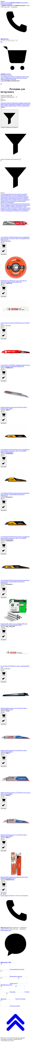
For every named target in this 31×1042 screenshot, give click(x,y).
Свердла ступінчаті (22, 198)
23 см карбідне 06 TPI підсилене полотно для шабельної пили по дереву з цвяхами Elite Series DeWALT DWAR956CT (15, 582)
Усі (1, 103)
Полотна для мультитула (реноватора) (15, 201)
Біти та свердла (13, 195)
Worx (27, 105)
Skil (29, 103)
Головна (3, 80)
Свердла (16, 194)
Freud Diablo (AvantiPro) (15, 104)
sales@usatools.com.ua (6, 930)
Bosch (4, 103)
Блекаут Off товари (11, 79)
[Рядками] (2, 98)
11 (3, 894)
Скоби (7, 199)
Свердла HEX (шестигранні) (18, 203)
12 (4, 894)
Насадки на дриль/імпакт (7, 202)
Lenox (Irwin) (26, 104)
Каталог (3, 1)
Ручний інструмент (20, 76)
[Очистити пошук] (17, 40)
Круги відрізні (13, 199)
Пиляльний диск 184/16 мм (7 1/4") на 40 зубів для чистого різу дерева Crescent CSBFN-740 (13, 281)
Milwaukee (16, 103)
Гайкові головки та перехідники (15, 205)
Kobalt (25, 103)
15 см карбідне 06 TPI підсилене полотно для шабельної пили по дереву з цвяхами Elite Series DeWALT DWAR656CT (15, 494)
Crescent (23, 105)
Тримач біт (12, 197)
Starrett (6, 104)
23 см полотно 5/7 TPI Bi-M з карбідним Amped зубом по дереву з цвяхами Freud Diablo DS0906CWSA (15, 365)
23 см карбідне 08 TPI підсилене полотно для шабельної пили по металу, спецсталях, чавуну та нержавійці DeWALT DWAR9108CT (15, 451)
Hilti (2, 104)
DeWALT (9, 103)
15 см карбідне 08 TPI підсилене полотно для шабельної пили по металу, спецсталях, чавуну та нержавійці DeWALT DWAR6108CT (15, 538)
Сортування (4, 97)
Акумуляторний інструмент (8, 76)
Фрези (2, 199)
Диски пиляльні (12, 198)
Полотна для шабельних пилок (14, 209)
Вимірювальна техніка (10, 78)
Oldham (3, 107)
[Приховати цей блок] (1, 5)
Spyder (3, 105)
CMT (19, 105)
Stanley (15, 105)
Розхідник (19, 78)
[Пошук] (1, 40)
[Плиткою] (1, 98)
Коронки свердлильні (17, 206)
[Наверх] (15, 1036)
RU (1, 42)
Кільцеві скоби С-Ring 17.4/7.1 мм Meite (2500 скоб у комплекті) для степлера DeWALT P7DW (14, 624)
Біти (12, 194)
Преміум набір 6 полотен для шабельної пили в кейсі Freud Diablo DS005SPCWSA (14, 877)
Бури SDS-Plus (20, 197)
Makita (21, 103)
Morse (7, 105)
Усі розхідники (5, 194)
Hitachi (11, 105)
